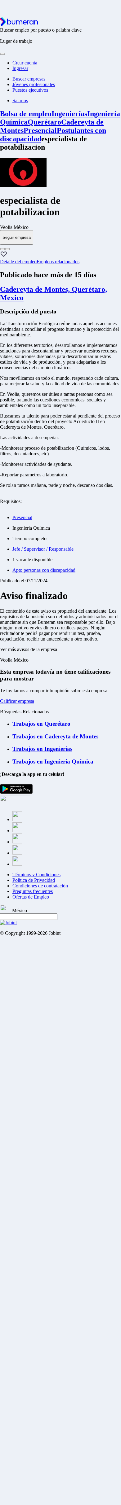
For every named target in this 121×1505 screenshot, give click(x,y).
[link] (60, 227)
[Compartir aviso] (7, 249)
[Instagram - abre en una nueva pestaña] (17, 841)
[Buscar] (2, 54)
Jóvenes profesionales (33, 84)
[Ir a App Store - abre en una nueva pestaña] (15, 803)
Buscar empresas (28, 78)
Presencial (40, 130)
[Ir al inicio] (19, 24)
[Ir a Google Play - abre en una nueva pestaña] (16, 792)
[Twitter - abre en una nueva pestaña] (17, 830)
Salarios (20, 100)
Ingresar (20, 68)
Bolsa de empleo (26, 114)
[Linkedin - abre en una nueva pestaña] (17, 852)
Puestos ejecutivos (30, 90)
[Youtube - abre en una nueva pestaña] (17, 864)
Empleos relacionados (58, 261)
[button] (3, 254)
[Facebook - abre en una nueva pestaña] (17, 819)
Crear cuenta (24, 62)
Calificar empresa (17, 701)
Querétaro (44, 122)
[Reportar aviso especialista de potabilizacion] (2, 249)
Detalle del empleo (18, 261)
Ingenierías (69, 114)
